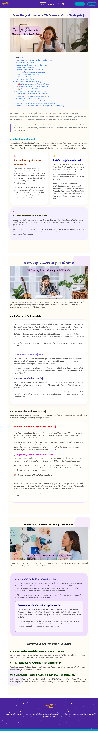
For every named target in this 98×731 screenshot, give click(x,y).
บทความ (51, 4)
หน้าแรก (43, 4)
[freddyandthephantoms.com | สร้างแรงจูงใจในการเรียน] (19, 4)
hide (21, 57)
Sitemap (60, 4)
